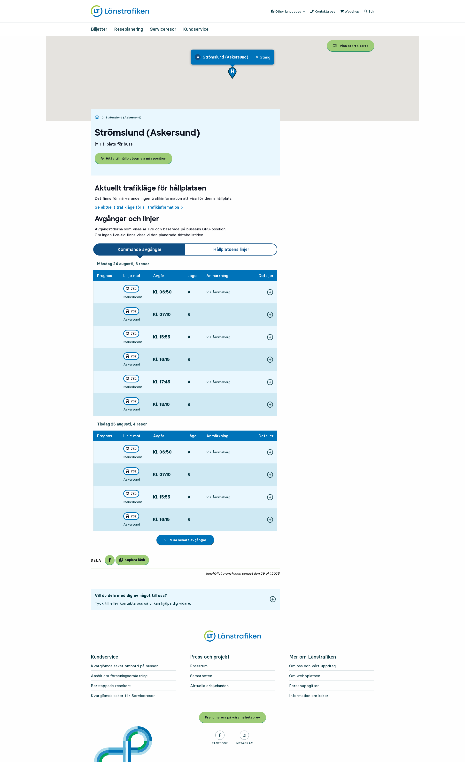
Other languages (287, 11)
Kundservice (196, 29)
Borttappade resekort (111, 685)
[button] (232, 73)
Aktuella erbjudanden (209, 685)
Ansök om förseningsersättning (119, 675)
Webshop (351, 11)
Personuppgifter (304, 685)
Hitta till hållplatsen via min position (136, 158)
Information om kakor (308, 695)
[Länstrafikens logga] (120, 10)
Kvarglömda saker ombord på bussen (124, 665)
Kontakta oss (324, 11)
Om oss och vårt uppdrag (312, 665)
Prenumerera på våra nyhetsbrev (235, 717)
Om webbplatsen (304, 675)
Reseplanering (128, 29)
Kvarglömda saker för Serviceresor (123, 695)
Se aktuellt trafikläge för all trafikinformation (137, 207)
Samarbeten (201, 675)
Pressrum (199, 665)
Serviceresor (163, 29)
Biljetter (99, 29)
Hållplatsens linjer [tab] (231, 249)
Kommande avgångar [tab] (139, 249)
